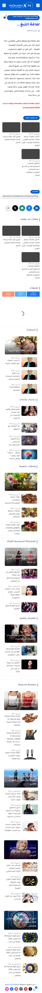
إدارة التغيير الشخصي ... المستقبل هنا (14, 442)
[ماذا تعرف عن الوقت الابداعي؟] (30, 898)
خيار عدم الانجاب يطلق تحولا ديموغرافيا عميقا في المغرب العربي (22, 780)
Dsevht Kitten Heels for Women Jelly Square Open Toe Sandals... (12, 720)
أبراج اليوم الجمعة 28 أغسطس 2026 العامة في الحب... (12, 939)
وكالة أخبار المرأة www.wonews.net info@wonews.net (25, 17)
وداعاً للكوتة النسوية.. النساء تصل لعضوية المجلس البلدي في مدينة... (21, 558)
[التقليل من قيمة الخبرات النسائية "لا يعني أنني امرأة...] (29, 664)
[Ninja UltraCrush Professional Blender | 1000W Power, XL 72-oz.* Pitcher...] (30, 735)
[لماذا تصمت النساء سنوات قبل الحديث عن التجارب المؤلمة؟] (30, 826)
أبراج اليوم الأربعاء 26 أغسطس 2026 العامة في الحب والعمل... (12, 971)
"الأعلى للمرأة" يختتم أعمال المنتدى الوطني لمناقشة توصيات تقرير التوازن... (31, 141)
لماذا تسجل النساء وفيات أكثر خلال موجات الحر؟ (12, 797)
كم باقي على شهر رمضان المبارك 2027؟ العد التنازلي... (12, 868)
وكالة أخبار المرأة (11, 985)
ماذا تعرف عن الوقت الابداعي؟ (12, 897)
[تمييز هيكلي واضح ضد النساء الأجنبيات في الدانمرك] (29, 411)
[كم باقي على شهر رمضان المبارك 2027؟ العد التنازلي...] (30, 867)
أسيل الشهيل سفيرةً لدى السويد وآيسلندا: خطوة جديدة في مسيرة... (13, 812)
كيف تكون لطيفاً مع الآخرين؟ (21, 351)
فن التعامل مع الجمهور (14, 427)
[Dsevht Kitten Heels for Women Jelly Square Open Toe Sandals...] (30, 718)
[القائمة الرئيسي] (38, 5)
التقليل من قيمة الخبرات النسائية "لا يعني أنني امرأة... (13, 667)
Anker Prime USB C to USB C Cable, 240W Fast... (12, 756)
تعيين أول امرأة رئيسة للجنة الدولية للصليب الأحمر (11, 140)
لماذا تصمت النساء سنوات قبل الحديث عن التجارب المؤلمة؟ (12, 828)
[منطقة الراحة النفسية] (29, 389)
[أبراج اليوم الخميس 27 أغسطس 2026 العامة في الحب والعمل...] (30, 951)
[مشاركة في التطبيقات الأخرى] (8, 208)
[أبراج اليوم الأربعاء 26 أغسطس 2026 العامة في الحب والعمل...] (30, 968)
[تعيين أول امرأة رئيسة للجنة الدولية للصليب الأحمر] (11, 127)
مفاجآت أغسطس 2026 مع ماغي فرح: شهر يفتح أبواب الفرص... (23, 852)
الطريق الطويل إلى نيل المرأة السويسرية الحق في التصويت (12, 576)
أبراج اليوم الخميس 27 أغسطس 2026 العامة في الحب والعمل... (12, 954)
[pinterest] (25, 989)
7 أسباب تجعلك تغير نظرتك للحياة (12, 362)
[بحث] (4, 5)
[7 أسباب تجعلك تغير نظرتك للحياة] (29, 362)
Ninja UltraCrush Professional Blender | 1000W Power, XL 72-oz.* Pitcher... (13, 739)
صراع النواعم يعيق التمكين (12, 607)
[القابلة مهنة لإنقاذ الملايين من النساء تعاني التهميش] (29, 650)
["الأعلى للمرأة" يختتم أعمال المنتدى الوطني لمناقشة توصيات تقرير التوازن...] (31, 127)
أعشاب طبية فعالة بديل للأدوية (23, 485)
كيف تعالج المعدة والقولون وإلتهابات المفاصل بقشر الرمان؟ (12, 529)
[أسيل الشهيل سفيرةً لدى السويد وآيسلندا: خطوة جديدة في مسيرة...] (30, 809)
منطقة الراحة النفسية (15, 388)
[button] (29, 208)
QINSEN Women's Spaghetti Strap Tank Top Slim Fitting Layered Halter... (22, 703)
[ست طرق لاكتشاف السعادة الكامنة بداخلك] (29, 375)
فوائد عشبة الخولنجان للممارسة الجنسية (12, 500)
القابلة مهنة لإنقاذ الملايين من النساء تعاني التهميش (12, 652)
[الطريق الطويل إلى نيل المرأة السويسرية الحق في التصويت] (29, 574)
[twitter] (30, 989)
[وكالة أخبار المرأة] (21, 5)
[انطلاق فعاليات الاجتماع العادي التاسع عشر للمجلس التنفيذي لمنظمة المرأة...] (31, 154)
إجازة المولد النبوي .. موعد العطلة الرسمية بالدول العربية (12, 884)
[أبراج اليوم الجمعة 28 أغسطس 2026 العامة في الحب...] (30, 937)
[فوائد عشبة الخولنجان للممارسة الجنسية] (29, 499)
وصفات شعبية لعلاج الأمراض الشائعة (14, 514)
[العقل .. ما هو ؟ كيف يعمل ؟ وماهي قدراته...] (29, 454)
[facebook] (11, 989)
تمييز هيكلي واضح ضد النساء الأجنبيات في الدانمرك (13, 414)
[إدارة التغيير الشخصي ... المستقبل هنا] (29, 440)
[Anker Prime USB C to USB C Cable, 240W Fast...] (30, 754)
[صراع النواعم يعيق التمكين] (29, 607)
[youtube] (16, 989)
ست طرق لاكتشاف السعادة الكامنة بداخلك (12, 376)
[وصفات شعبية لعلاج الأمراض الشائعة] (29, 512)
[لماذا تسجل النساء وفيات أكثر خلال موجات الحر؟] (30, 795)
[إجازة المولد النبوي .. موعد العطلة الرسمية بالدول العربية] (30, 881)
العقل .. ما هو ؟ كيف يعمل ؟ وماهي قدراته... (13, 456)
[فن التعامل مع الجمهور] (29, 428)
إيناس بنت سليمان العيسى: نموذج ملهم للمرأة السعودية (12, 593)
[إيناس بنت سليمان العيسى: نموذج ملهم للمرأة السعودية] (29, 590)
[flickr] (7, 989)
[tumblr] (21, 989)
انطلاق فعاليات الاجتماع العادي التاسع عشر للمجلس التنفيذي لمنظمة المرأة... (31, 169)
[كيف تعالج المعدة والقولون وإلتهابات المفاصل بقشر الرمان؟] (29, 526)
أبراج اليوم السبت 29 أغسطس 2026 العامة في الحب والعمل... (21, 922)
